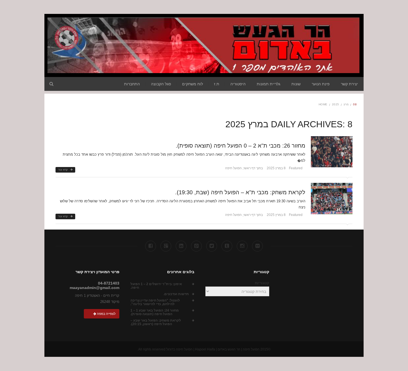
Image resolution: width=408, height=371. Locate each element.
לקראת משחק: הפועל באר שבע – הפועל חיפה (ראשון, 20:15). (155, 322)
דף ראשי (249, 168)
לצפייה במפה (105, 314)
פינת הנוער (321, 84)
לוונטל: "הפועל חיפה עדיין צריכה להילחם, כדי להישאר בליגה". (155, 302)
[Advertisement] (41, 119)
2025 (335, 104)
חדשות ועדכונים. (176, 294)
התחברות (132, 84)
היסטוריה (238, 84)
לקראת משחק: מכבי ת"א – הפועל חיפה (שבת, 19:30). (240, 192)
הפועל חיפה (233, 168)
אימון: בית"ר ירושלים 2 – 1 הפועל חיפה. (156, 286)
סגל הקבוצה (161, 84)
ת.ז (216, 84)
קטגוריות (262, 283)
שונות (296, 84)
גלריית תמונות (268, 84)
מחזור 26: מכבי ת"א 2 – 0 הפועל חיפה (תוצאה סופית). (240, 146)
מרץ (346, 104)
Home (323, 104)
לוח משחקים (192, 84)
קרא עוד (63, 169)
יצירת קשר (349, 84)
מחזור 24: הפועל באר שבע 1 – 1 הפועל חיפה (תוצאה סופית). (154, 312)
